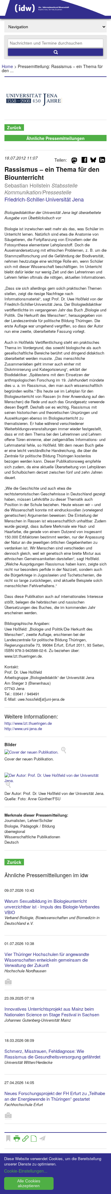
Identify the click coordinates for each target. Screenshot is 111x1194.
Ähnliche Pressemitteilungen (55, 138)
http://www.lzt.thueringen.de (28, 723)
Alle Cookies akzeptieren (28, 1183)
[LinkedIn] (102, 161)
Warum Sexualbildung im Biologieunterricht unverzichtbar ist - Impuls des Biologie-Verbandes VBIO (52, 906)
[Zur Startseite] (55, 14)
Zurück (14, 127)
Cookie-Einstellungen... (25, 1171)
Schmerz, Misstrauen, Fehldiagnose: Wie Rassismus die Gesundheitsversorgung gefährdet (52, 1054)
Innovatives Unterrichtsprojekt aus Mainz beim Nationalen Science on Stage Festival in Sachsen (51, 1011)
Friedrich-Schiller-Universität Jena (44, 199)
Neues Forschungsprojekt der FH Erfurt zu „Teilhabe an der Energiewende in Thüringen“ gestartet (54, 1096)
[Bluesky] (93, 161)
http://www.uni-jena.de (23, 728)
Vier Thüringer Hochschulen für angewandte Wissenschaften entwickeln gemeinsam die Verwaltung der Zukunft (46, 959)
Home (7, 66)
